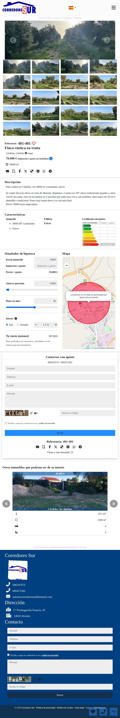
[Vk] (38, 171)
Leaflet (87, 348)
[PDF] (14, 171)
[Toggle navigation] (114, 8)
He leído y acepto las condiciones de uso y (31, 423)
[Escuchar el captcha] (35, 413)
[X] (26, 171)
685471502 (66, 362)
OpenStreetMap (99, 348)
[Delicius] (32, 171)
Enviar (60, 433)
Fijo (11, 324)
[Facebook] (20, 171)
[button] (6, 504)
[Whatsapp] (44, 171)
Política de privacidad (46, 707)
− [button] (67, 265)
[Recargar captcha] (31, 413)
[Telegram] (50, 171)
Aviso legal (80, 707)
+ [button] (67, 261)
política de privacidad (47, 423)
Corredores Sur (28, 707)
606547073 (53, 362)
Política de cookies (65, 707)
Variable (24, 324)
